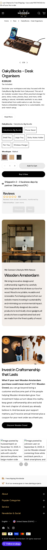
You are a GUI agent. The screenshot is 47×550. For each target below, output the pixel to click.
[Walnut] (4, 157)
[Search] (38, 13)
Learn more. (19, 203)
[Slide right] (27, 63)
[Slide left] (20, 63)
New (14, 21)
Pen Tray (6, 145)
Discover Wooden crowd (17, 425)
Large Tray (19, 137)
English (5, 521)
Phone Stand (30, 130)
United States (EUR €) (25, 521)
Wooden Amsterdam (17, 539)
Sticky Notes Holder (35, 137)
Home (6, 21)
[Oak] (11, 157)
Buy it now (23, 174)
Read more (9, 117)
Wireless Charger (21, 145)
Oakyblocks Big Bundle (12, 130)
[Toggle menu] (2, 13)
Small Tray (7, 137)
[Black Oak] (19, 157)
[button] (12, 450)
